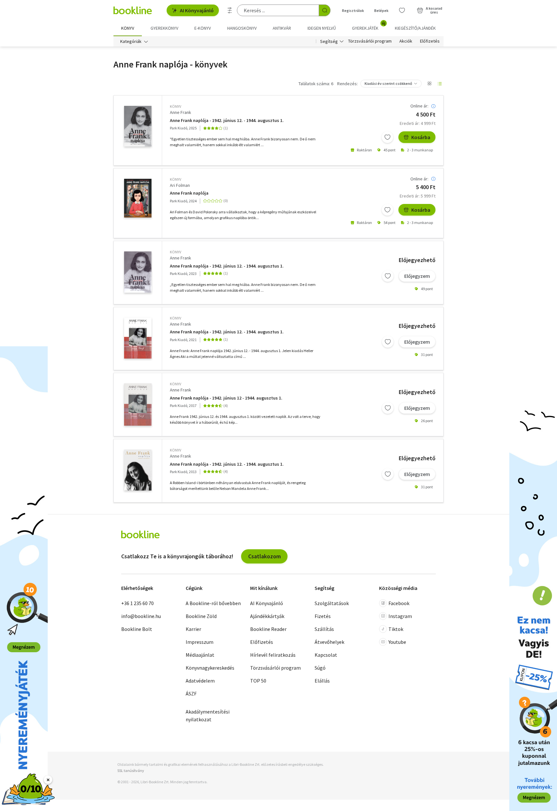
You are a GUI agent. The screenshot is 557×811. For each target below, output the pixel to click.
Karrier (193, 629)
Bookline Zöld (201, 616)
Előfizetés (430, 41)
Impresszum (199, 642)
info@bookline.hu (141, 616)
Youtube (397, 642)
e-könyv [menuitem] (202, 28)
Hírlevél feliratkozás (273, 655)
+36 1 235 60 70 (137, 603)
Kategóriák (131, 41)
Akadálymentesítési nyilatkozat (208, 715)
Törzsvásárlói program (370, 41)
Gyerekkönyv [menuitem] (164, 28)
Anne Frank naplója (189, 193)
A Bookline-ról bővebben (213, 603)
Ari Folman (180, 185)
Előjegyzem (417, 276)
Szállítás (324, 629)
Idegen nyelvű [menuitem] (322, 28)
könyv (175, 106)
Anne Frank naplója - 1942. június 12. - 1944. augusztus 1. (227, 120)
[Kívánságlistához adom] (387, 137)
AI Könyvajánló (197, 10)
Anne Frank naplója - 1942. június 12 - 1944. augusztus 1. (226, 398)
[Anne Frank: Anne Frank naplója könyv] (137, 126)
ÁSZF (191, 693)
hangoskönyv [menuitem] (242, 28)
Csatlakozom (264, 556)
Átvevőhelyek (329, 642)
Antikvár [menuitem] (282, 28)
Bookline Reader (268, 629)
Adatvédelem (200, 680)
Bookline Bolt (136, 629)
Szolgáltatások (332, 603)
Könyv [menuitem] (127, 28)
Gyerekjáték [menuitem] (369, 26)
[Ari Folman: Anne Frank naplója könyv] (137, 198)
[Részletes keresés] (230, 10)
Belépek (381, 10)
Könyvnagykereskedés (210, 667)
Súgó (320, 667)
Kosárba (420, 137)
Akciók (405, 41)
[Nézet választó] (429, 83)
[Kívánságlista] (402, 10)
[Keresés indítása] (324, 10)
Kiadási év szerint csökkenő (388, 83)
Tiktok (395, 629)
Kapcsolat (326, 655)
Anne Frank (180, 112)
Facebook (398, 603)
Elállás (322, 680)
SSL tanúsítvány (130, 770)
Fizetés (323, 616)
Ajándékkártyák (267, 616)
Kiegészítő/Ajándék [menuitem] (415, 28)
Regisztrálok (353, 10)
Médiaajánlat (200, 655)
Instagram (400, 616)
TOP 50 (258, 680)
